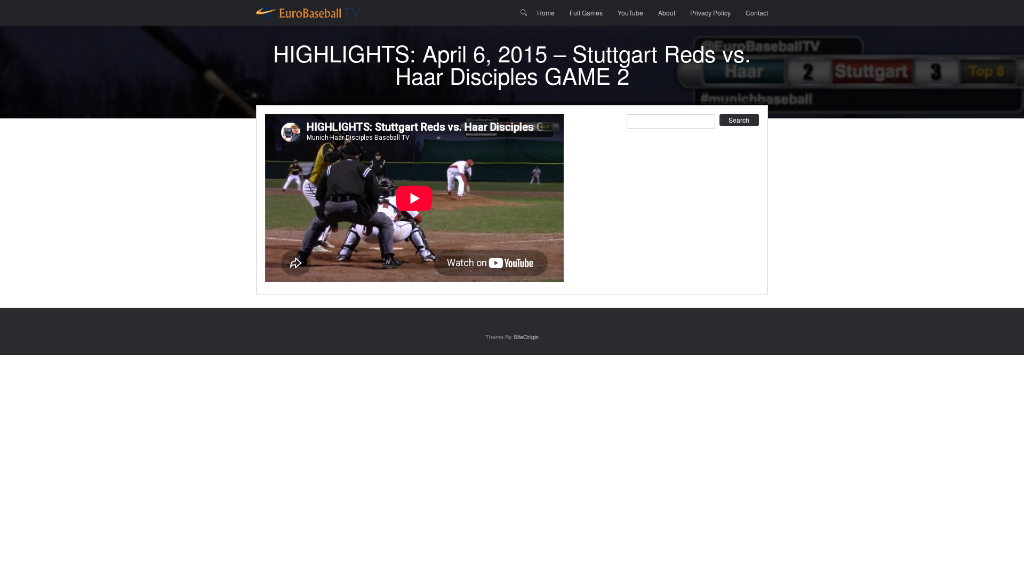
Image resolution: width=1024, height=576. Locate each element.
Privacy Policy (710, 12)
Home (546, 12)
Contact (757, 12)
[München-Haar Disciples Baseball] (308, 13)
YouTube (630, 12)
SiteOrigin (526, 336)
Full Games (586, 12)
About (666, 12)
